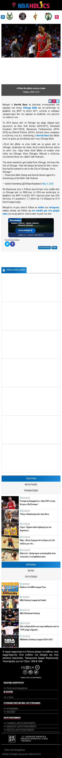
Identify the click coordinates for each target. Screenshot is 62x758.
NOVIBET (11, 711)
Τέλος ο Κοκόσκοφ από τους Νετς (34, 514)
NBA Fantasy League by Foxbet (33, 600)
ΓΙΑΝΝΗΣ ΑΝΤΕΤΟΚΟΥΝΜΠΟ (21, 723)
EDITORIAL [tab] (31, 564)
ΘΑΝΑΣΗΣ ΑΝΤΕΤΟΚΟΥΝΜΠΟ (21, 726)
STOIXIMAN (12, 708)
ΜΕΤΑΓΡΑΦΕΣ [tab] (31, 484)
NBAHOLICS (35, 754)
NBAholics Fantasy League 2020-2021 (36, 639)
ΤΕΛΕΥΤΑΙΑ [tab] (31, 478)
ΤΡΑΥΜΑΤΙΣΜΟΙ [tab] (31, 490)
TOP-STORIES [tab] (31, 576)
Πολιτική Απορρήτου (17, 688)
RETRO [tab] (31, 570)
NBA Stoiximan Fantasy (30, 613)
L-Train (10, 697)
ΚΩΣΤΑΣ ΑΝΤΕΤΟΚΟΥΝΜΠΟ (20, 729)
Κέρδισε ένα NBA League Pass (33, 587)
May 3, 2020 (47, 183)
